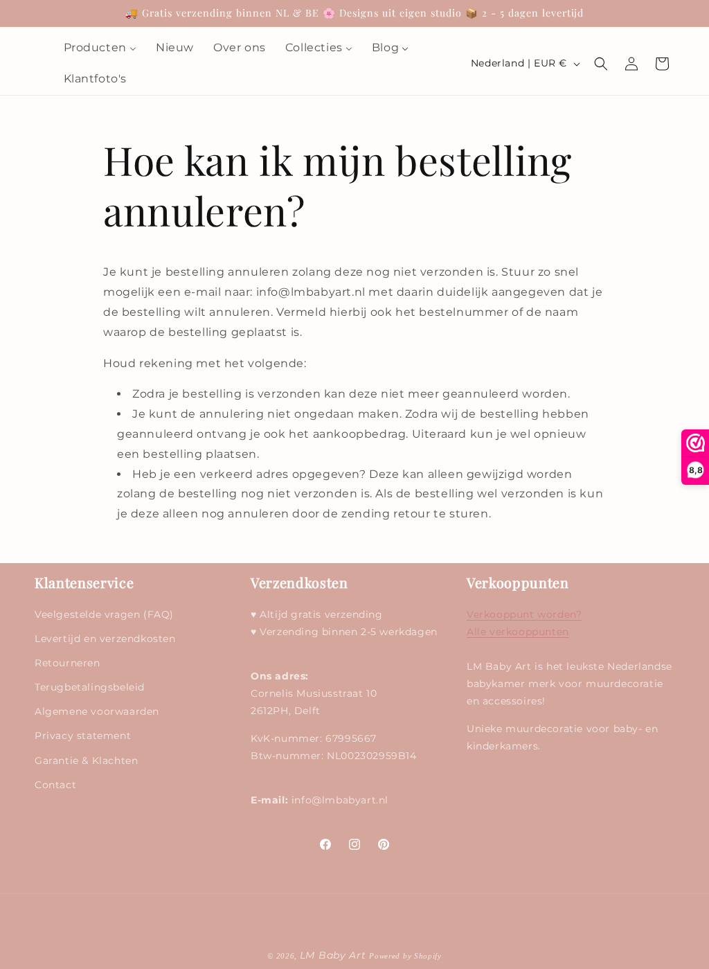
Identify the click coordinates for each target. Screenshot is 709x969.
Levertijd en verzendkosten (105, 638)
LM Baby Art (334, 955)
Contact (55, 785)
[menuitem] (100, 48)
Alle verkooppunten (518, 631)
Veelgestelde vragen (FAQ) (104, 614)
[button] (601, 63)
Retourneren (67, 663)
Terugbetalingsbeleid (90, 687)
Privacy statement (83, 735)
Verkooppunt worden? (524, 614)
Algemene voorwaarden (97, 711)
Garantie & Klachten (86, 760)
